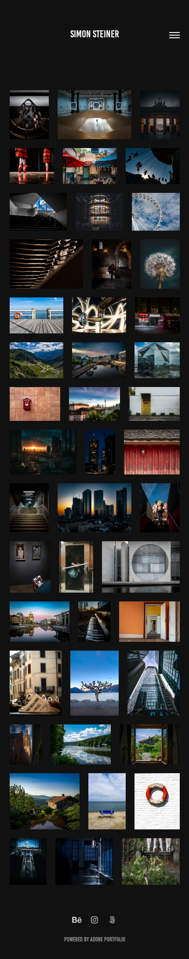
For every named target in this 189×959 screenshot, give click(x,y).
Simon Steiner (94, 34)
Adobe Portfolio (107, 939)
